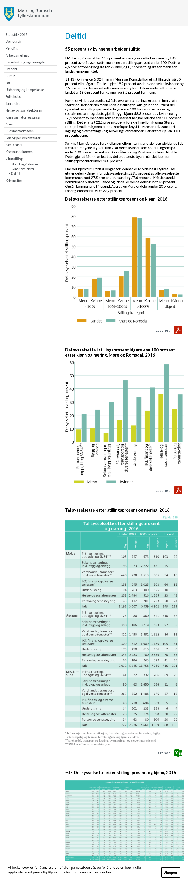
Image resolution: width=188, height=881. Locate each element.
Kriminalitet (14, 181)
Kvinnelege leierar (22, 169)
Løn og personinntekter (23, 138)
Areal (9, 124)
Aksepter (170, 872)
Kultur (10, 76)
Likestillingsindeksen (24, 164)
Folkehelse (13, 97)
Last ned (163, 330)
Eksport (11, 69)
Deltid (15, 173)
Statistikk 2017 (16, 35)
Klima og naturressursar (23, 117)
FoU (8, 83)
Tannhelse (13, 103)
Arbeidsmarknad (17, 55)
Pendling (12, 48)
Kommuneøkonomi (19, 152)
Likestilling (14, 159)
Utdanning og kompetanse (25, 90)
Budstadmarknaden (20, 131)
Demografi (13, 41)
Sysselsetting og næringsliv (25, 62)
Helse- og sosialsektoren (24, 110)
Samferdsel (14, 145)
